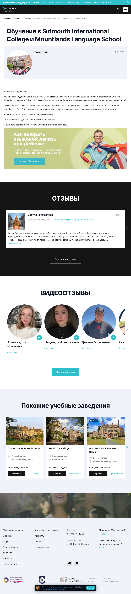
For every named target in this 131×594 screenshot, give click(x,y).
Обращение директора (14, 530)
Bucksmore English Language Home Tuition (74, 219)
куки (43, 589)
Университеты (42, 547)
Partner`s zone (10, 564)
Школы (38, 541)
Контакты (7, 558)
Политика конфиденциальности (112, 579)
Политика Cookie (91, 579)
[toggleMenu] (125, 9)
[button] (126, 229)
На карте (103, 533)
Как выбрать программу (46, 530)
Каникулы (39, 536)
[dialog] (65, 588)
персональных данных (56, 589)
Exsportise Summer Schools (24, 448)
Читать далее (15, 243)
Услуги (6, 541)
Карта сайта (79, 580)
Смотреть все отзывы (65, 259)
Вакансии (7, 552)
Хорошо (90, 588)
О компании (8, 536)
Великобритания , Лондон (41, 219)
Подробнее (12, 352)
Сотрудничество (11, 547)
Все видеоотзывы (65, 372)
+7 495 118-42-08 (75, 533)
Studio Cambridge (58, 448)
